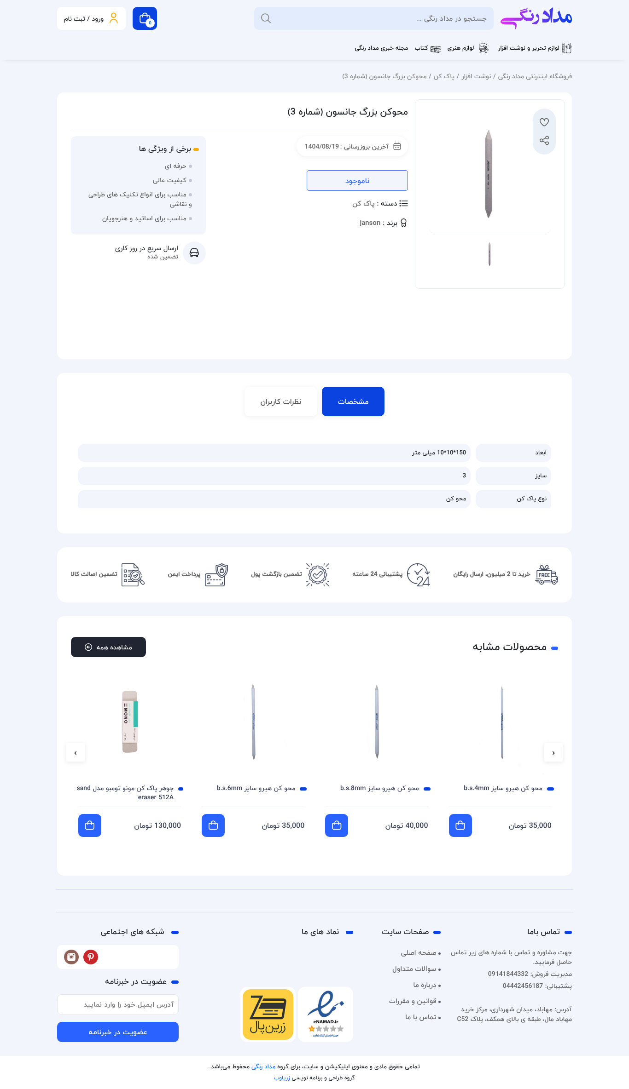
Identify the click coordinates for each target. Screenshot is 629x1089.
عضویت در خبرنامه (117, 1032)
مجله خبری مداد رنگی (381, 48)
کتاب (421, 48)
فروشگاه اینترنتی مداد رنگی (535, 76)
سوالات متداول (414, 969)
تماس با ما (420, 1017)
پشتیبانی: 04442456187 (537, 986)
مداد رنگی (263, 1067)
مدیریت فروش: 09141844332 (530, 974)
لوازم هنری (461, 48)
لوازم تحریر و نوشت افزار (528, 48)
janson (370, 223)
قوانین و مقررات (412, 1001)
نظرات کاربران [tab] (281, 401)
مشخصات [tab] (353, 401)
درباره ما (424, 985)
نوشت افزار (476, 76)
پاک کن (444, 76)
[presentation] (553, 752)
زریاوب (282, 1078)
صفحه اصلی (419, 953)
